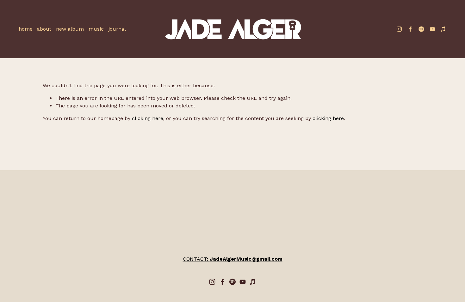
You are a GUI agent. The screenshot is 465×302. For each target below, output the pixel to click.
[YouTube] (432, 29)
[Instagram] (399, 29)
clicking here (147, 118)
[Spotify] (421, 29)
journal (117, 29)
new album (70, 29)
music (96, 29)
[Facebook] (410, 29)
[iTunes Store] (443, 29)
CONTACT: (232, 259)
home (26, 29)
